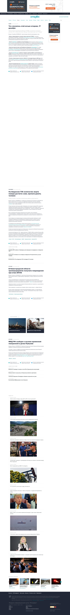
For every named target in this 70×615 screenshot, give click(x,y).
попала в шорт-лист (24, 63)
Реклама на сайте (32, 593)
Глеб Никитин (11, 294)
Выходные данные (52, 610)
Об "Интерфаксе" (10, 13)
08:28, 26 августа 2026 (17, 189)
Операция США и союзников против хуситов (55, 586)
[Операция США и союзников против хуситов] (56, 584)
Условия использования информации (55, 609)
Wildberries (18, 139)
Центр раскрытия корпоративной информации (32, 608)
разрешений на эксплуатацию (29, 37)
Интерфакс (35, 16)
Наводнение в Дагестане (43, 586)
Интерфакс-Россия (21, 13)
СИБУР (23, 239)
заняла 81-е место (15, 52)
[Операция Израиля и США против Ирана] (24, 584)
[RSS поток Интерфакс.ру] (30, 610)
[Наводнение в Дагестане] (45, 584)
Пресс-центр (22, 593)
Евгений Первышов (12, 139)
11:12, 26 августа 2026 (16, 339)
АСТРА (10, 609)
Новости (42, 20)
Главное (10, 20)
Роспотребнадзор (18, 239)
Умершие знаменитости (34, 585)
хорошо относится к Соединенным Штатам (19, 59)
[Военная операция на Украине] (14, 584)
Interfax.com (15, 13)
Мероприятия (45, 13)
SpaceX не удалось (35, 45)
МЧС (13, 239)
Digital (38, 20)
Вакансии (27, 593)
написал (37, 116)
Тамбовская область (24, 139)
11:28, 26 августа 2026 (16, 79)
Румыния (14, 358)
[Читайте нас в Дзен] (26, 610)
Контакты (10, 593)
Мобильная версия (4, 13)
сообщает (10, 203)
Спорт (27, 20)
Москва (34, 20)
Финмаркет (26, 13)
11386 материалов (12, 587)
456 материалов (33, 586)
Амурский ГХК (34, 239)
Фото (50, 20)
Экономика (23, 20)
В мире (18, 20)
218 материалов (54, 588)
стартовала (14, 41)
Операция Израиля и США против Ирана (24, 586)
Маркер (10, 608)
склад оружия (34, 47)
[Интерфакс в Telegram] (28, 610)
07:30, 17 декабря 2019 (15, 23)
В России (14, 20)
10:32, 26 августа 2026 (16, 266)
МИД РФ (10, 358)
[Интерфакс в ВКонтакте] (29, 610)
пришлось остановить (27, 226)
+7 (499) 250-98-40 (34, 600)
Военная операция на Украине (13, 586)
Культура (30, 20)
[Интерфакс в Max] (32, 610)
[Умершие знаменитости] (35, 584)
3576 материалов (22, 588)
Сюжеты (46, 20)
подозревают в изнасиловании (14, 49)
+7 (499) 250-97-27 (41, 600)
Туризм (30, 13)
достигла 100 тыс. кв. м (34, 130)
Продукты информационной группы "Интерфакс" (23, 603)
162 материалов (43, 587)
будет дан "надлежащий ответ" (28, 356)
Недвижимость (34, 13)
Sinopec (10, 239)
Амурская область (28, 239)
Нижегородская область (18, 294)
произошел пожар (39, 129)
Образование (40, 13)
